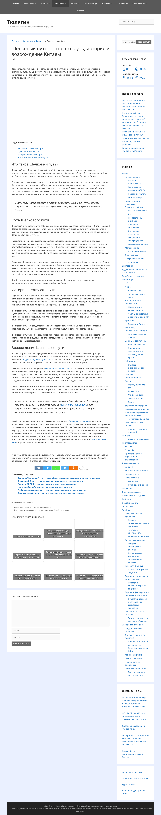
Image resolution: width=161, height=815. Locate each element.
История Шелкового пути (30, 154)
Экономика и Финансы (23, 502)
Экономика (59, 3)
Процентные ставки (138, 641)
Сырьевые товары (134, 398)
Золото (131, 402)
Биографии (127, 266)
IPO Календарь (91, 3)
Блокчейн (129, 450)
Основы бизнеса (133, 255)
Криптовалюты (138, 3)
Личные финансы (130, 463)
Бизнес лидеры (132, 177)
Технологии (123, 3)
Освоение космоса (131, 492)
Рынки (128, 381)
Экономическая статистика (135, 778)
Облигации (130, 361)
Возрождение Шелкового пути (33, 157)
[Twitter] (65, 468)
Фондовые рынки (136, 395)
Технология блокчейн (138, 419)
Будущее (80, 10)
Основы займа (132, 477)
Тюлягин (18, 22)
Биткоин (129, 446)
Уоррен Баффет (135, 197)
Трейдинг (106, 3)
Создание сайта (130, 503)
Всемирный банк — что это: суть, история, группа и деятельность (50, 481)
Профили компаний (134, 258)
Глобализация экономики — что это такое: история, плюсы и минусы (52, 490)
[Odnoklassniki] (73, 468)
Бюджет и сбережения (136, 470)
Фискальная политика (136, 668)
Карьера (126, 436)
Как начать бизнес (137, 251)
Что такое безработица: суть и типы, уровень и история (46, 487)
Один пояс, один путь (74, 404)
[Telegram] (47, 468)
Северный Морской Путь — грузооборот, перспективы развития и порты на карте (59, 478)
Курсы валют (128, 784)
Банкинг (129, 467)
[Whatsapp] (56, 468)
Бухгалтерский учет (138, 210)
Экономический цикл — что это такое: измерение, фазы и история (51, 493)
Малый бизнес (132, 248)
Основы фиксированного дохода (136, 368)
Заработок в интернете (133, 276)
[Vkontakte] (39, 468)
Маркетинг (127, 488)
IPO (126, 283)
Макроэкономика (133, 655)
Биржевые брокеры (138, 324)
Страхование (131, 481)
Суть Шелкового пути (28, 151)
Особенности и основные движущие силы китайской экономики (41, 510)
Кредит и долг (132, 474)
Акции (128, 287)
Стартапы (133, 262)
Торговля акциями (134, 566)
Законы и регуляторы (135, 341)
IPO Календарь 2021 (132, 772)
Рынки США (134, 391)
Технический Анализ (135, 540)
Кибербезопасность (138, 344)
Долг (130, 214)
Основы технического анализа (135, 547)
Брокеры (129, 320)
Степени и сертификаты (137, 439)
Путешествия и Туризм (133, 496)
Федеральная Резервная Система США (138, 648)
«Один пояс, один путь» (57, 368)
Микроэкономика (133, 658)
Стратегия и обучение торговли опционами (137, 586)
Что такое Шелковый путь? (31, 148)
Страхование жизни (138, 485)
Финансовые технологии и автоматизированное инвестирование (137, 412)
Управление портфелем (136, 406)
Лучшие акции (135, 290)
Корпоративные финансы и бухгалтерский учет (134, 204)
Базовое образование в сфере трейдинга (138, 523)
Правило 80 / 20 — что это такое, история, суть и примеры (47, 484)
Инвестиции (28, 3)
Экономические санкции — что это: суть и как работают (135, 141)
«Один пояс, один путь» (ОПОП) (38, 359)
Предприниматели (137, 194)
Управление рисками (138, 536)
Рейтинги (45, 3)
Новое (16, 3)
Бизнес (74, 3)
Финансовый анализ (138, 244)
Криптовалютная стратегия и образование (133, 457)
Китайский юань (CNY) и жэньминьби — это (32, 507)
